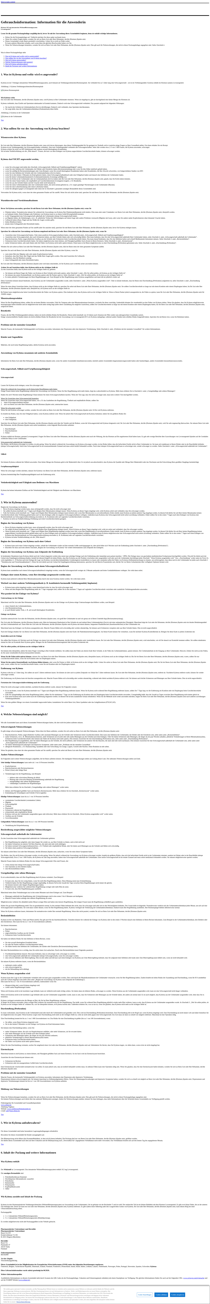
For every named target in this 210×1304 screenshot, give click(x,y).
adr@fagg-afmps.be (13, 1111)
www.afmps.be (6, 1105)
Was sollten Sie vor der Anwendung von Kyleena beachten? (26, 58)
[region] (105, 1295)
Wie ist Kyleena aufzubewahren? (16, 64)
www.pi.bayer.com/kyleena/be (193, 1278)
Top (2, 120)
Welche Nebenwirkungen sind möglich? (19, 62)
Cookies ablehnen (161, 1294)
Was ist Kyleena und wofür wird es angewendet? (22, 56)
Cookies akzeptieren (177, 1294)
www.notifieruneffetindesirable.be (19, 1109)
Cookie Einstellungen (144, 1294)
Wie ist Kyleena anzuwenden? (15, 60)
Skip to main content (8, 2)
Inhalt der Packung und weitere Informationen (21, 66)
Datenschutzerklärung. (24, 1302)
